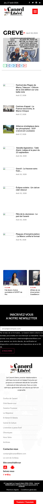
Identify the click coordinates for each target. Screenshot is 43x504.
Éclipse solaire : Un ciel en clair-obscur (28, 188)
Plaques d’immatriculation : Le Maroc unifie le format (28, 235)
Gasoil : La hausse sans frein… (26, 169)
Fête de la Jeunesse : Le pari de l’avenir (27, 215)
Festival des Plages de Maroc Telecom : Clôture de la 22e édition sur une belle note (27, 88)
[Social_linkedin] (39, 2)
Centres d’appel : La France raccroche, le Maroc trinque (25, 108)
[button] (35, 11)
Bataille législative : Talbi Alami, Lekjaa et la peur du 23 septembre (28, 150)
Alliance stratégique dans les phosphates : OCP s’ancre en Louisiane (27, 128)
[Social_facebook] (29, 2)
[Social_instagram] (36, 2)
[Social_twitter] (32, 2)
